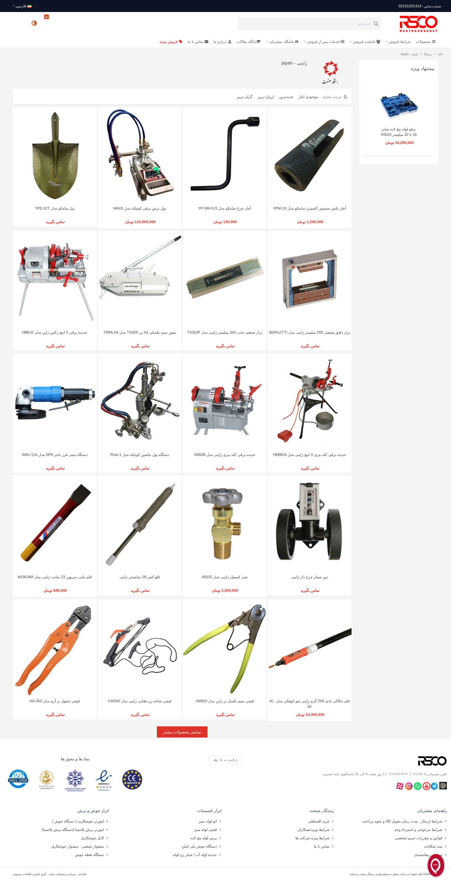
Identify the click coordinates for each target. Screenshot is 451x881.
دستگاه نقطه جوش (89, 855)
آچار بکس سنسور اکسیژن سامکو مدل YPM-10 (309, 208)
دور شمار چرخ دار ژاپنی (309, 577)
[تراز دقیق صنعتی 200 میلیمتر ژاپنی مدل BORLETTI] (310, 279)
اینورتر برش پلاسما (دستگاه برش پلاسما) (73, 829)
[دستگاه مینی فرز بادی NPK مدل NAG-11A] (55, 401)
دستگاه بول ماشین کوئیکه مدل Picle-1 (139, 455)
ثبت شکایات (433, 846)
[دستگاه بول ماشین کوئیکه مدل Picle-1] (140, 401)
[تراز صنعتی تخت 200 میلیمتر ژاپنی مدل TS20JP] (225, 279)
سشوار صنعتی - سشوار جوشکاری (77, 846)
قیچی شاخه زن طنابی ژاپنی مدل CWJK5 (139, 701)
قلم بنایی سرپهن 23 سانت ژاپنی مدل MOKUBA (55, 577)
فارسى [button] (20, 6)
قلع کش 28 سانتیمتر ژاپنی (140, 577)
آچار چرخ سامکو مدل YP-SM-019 (224, 208)
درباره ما (220, 41)
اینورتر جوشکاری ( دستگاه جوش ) (78, 821)
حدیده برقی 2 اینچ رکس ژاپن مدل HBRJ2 (54, 332)
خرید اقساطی (319, 821)
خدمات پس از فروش (323, 41)
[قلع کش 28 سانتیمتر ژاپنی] (140, 524)
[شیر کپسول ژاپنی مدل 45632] (225, 524)
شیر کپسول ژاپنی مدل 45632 (225, 577)
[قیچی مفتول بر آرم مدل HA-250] (55, 647)
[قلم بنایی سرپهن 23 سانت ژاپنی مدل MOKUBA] (55, 524)
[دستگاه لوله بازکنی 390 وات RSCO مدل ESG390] (398, 104)
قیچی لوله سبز (205, 829)
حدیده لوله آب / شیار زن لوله (195, 855)
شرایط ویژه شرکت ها (312, 838)
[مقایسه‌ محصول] (34, 23)
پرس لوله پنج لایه (204, 838)
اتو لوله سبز (208, 821)
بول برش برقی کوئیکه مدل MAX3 (139, 208)
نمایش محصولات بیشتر (182, 732)
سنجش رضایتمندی (428, 855)
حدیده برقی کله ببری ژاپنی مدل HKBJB (225, 455)
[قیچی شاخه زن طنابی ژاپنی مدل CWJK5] (140, 647)
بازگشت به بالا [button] (228, 760)
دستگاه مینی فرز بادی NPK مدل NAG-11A (55, 455)
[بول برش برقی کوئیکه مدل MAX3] (140, 155)
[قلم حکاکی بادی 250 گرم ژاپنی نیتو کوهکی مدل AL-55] (310, 647)
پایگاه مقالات (246, 41)
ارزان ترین (266, 97)
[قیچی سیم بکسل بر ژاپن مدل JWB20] (225, 647)
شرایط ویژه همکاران (314, 829)
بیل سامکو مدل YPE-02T (55, 208)
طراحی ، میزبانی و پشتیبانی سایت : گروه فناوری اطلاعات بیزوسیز (49, 874)
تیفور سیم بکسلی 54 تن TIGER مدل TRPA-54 (139, 332)
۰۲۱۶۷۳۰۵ (419, 774)
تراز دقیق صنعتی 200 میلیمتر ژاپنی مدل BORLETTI (309, 332)
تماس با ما (196, 41)
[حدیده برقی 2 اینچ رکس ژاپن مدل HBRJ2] (55, 279)
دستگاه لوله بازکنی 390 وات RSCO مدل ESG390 (399, 134)
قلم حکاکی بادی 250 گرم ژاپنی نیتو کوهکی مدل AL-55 (309, 704)
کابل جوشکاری (92, 838)
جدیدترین (286, 97)
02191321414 (419, 6)
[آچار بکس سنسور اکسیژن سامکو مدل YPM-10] (310, 155)
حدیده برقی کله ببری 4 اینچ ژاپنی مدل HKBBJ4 (309, 455)
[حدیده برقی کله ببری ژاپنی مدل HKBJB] (225, 401)
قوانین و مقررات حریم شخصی (418, 838)
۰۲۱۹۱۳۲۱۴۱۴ (398, 774)
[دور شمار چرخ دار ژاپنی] (310, 524)
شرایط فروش (400, 41)
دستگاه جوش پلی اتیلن (199, 846)
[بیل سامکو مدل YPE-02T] (55, 155)
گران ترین (244, 97)
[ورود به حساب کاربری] (19, 23)
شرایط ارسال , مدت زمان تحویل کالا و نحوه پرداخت (402, 821)
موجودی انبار (308, 97)
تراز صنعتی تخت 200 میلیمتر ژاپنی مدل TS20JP (224, 332)
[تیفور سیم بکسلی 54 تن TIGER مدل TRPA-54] (140, 279)
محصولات (423, 41)
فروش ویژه (169, 41)
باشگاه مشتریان (282, 41)
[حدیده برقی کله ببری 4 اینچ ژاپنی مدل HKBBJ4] (310, 401)
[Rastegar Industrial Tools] (413, 24)
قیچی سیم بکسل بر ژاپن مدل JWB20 (224, 701)
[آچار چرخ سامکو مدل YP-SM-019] (225, 155)
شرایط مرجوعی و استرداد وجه (418, 829)
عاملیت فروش (364, 41)
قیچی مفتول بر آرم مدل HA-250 (54, 701)
